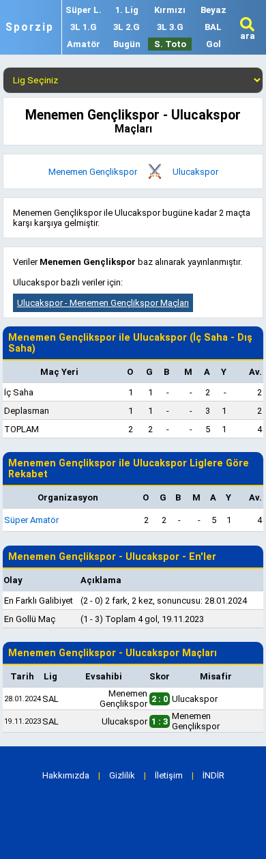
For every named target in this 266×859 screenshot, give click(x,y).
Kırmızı (170, 10)
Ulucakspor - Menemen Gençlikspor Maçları (103, 303)
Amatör (83, 44)
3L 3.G (170, 27)
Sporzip (29, 27)
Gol (213, 44)
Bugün (127, 44)
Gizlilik (122, 775)
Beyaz (213, 10)
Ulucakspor (195, 172)
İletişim (169, 775)
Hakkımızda (65, 775)
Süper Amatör (31, 520)
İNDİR (213, 775)
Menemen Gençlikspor (92, 172)
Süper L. (83, 10)
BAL (213, 27)
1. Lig (126, 10)
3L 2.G (126, 27)
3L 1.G (83, 27)
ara (247, 36)
